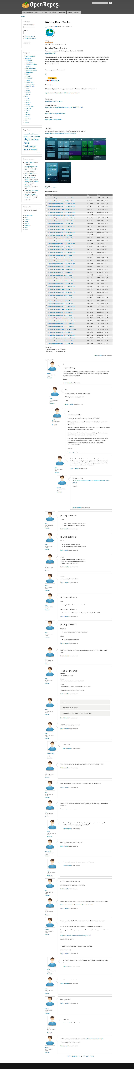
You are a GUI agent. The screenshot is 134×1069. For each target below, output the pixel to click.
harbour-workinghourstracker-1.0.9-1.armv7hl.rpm (61, 209)
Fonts (26, 120)
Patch (26, 142)
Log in (96, 355)
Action (27, 100)
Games (26, 96)
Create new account (30, 36)
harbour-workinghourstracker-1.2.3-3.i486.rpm (60, 272)
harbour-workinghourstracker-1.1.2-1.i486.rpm (60, 224)
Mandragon (27, 225)
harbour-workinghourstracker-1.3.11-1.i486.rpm (61, 326)
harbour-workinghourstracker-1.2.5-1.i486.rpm (60, 275)
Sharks (26, 227)
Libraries (27, 122)
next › (87, 1056)
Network (28, 76)
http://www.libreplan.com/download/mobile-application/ (75, 935)
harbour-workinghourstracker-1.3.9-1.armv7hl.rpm (61, 318)
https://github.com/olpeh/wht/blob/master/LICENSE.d (60, 133)
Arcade (28, 104)
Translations (28, 119)
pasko (49, 373)
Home (23, 16)
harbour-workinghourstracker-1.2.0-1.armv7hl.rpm (61, 249)
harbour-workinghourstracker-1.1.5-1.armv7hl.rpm (61, 244)
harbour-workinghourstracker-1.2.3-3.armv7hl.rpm (61, 269)
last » (92, 1056)
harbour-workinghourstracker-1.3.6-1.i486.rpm (60, 301)
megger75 (48, 851)
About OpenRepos (28, 12)
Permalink (49, 378)
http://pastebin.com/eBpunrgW (95, 1039)
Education (28, 108)
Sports (27, 88)
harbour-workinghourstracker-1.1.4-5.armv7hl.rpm (61, 238)
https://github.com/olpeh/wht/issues (55, 113)
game (25, 136)
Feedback (77, 12)
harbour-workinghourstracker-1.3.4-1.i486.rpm (60, 289)
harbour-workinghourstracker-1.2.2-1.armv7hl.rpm (61, 261)
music (37, 139)
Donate (70, 12)
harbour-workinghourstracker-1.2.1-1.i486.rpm (60, 255)
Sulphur (47, 1047)
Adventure (28, 102)
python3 (34, 149)
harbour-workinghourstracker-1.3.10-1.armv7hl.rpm (62, 321)
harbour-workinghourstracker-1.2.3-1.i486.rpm (60, 266)
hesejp (26, 221)
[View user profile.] (52, 371)
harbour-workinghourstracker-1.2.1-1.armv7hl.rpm (61, 252)
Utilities (28, 94)
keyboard (29, 139)
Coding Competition (30, 56)
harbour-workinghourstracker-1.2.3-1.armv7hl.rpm (61, 264)
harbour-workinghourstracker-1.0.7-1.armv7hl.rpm (61, 203)
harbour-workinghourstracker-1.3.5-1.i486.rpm (60, 295)
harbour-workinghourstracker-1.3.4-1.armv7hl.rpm (61, 286)
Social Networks (30, 86)
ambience (33, 134)
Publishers (44, 12)
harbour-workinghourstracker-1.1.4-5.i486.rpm (60, 235)
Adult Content (29, 62)
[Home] (41, 5)
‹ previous (74, 1056)
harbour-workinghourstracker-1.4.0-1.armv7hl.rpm (61, 335)
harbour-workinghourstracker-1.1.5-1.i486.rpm (60, 241)
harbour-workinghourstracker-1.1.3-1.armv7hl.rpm (61, 232)
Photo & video (29, 82)
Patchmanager (29, 146)
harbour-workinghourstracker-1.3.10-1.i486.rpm (61, 323)
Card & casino (29, 106)
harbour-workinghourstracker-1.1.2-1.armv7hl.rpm (61, 226)
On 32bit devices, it (30, 198)
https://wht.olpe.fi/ (50, 53)
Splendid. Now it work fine (31, 181)
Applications (28, 58)
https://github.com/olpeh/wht (53, 120)
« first (68, 1056)
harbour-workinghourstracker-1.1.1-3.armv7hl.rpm (61, 221)
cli (37, 134)
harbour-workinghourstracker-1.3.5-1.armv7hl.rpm (61, 292)
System (28, 90)
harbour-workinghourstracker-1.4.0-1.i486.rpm (60, 332)
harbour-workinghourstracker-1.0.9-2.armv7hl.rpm (61, 212)
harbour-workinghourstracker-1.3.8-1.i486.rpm (60, 312)
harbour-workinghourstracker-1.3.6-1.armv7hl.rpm (61, 298)
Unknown (28, 92)
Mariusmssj (50, 753)
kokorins (27, 223)
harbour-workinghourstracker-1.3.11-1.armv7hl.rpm (62, 329)
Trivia (27, 116)
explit (26, 229)
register (101, 355)
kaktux (47, 929)
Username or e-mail (28, 24)
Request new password (30, 38)
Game (27, 98)
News (37, 12)
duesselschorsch (29, 215)
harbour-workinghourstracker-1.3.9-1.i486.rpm (60, 315)
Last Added (52, 12)
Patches (28, 80)
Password (26, 30)
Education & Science (31, 70)
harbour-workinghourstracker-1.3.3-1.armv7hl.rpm (61, 281)
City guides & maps (31, 68)
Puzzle (27, 110)
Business (28, 66)
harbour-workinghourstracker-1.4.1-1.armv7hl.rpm (61, 341)
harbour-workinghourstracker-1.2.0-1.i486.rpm (60, 246)
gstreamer (31, 136)
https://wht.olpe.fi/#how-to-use (53, 101)
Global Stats (61, 12)
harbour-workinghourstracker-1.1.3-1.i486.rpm (60, 229)
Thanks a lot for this (30, 162)
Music (27, 74)
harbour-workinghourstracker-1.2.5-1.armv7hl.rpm (61, 278)
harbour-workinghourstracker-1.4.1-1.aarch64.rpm (61, 338)
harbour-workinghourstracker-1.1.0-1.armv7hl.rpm (61, 215)
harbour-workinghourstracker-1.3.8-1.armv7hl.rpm (61, 309)
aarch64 (26, 133)
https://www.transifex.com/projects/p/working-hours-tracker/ (62, 93)
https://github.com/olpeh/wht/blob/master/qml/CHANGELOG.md (64, 107)
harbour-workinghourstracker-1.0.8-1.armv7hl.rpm (61, 206)
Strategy (28, 114)
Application (29, 60)
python (26, 149)
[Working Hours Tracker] (51, 161)
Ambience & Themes (31, 64)
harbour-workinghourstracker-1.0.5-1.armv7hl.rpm (61, 198)
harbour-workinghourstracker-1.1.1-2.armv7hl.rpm (61, 218)
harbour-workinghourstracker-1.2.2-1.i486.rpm (60, 258)
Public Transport (30, 84)
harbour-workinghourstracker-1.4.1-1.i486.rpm (60, 344)
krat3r (46, 1008)
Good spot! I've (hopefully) (28, 185)
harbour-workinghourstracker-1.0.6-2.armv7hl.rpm (61, 201)
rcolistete (27, 219)
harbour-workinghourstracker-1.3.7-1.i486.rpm (60, 304)
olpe (56, 26)
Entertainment (29, 72)
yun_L (26, 217)
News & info (29, 78)
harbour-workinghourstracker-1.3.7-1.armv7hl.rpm (61, 306)
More (38, 152)
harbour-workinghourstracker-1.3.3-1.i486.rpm (60, 284)
